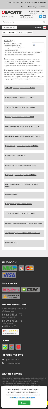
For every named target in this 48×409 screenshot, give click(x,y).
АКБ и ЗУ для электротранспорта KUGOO (20, 88)
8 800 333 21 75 (12, 320)
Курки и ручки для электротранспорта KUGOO (21, 146)
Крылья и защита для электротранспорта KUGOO (23, 136)
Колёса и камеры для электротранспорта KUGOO (23, 126)
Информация (32, 7)
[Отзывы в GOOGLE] (11, 347)
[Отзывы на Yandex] (18, 347)
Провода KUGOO (11, 194)
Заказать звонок (8, 16)
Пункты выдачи (40, 2)
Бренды (11, 32)
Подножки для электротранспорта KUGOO (20, 165)
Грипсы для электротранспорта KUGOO (19, 97)
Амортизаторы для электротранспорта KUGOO (22, 233)
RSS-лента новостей (12, 363)
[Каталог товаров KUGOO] (12, 12)
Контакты (42, 7)
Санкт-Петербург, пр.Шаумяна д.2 (20, 2)
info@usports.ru (26, 16)
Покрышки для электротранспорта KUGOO (20, 175)
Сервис (23, 7)
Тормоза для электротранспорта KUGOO (20, 213)
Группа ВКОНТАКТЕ (12, 360)
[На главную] (4, 32)
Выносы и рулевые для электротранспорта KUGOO (23, 223)
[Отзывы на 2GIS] (5, 347)
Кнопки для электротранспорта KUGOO (19, 117)
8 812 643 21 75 (12, 314)
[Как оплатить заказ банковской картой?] (24, 271)
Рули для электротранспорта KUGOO (18, 204)
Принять (24, 403)
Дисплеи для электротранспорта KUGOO (20, 107)
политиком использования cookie (22, 397)
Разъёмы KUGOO (11, 242)
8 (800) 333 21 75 (36, 12)
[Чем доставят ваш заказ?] (24, 293)
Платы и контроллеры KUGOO (16, 155)
